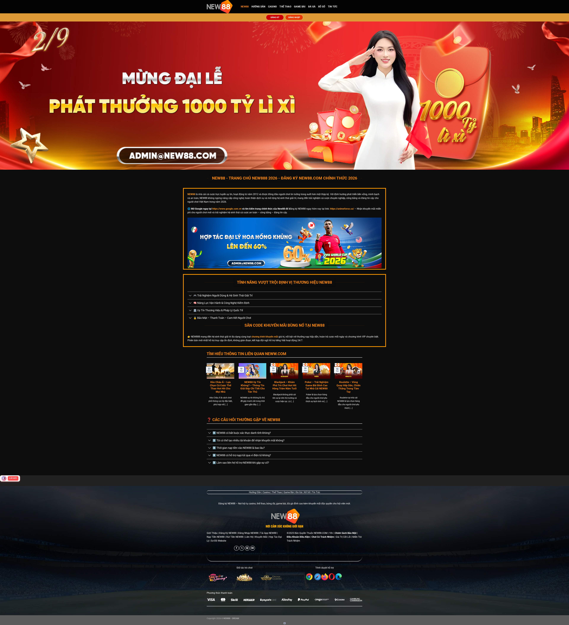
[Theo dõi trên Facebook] (236, 548)
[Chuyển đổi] (190, 296)
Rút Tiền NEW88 (234, 536)
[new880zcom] (221, 6)
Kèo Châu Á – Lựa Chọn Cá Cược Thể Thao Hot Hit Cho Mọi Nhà (220, 387)
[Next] (363, 390)
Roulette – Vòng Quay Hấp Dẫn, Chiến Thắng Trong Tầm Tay (349, 387)
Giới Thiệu (212, 533)
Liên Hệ (249, 536)
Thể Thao (285, 6)
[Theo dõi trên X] (241, 548)
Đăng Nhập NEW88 (248, 533)
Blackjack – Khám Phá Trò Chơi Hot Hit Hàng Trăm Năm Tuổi (284, 385)
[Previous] (206, 390)
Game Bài (300, 6)
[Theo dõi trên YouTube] (252, 548)
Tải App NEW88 (268, 533)
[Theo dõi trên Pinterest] (247, 548)
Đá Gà (312, 6)
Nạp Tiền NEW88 (215, 536)
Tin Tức (332, 6)
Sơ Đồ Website (218, 540)
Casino (272, 6)
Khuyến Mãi (261, 536)
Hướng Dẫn (258, 6)
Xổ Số (321, 6)
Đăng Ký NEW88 (227, 533)
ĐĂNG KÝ (275, 17)
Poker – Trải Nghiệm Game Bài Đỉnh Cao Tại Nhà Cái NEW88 (316, 385)
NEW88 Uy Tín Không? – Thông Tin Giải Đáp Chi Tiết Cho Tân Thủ (252, 387)
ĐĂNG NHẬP (294, 17)
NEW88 (245, 6)
